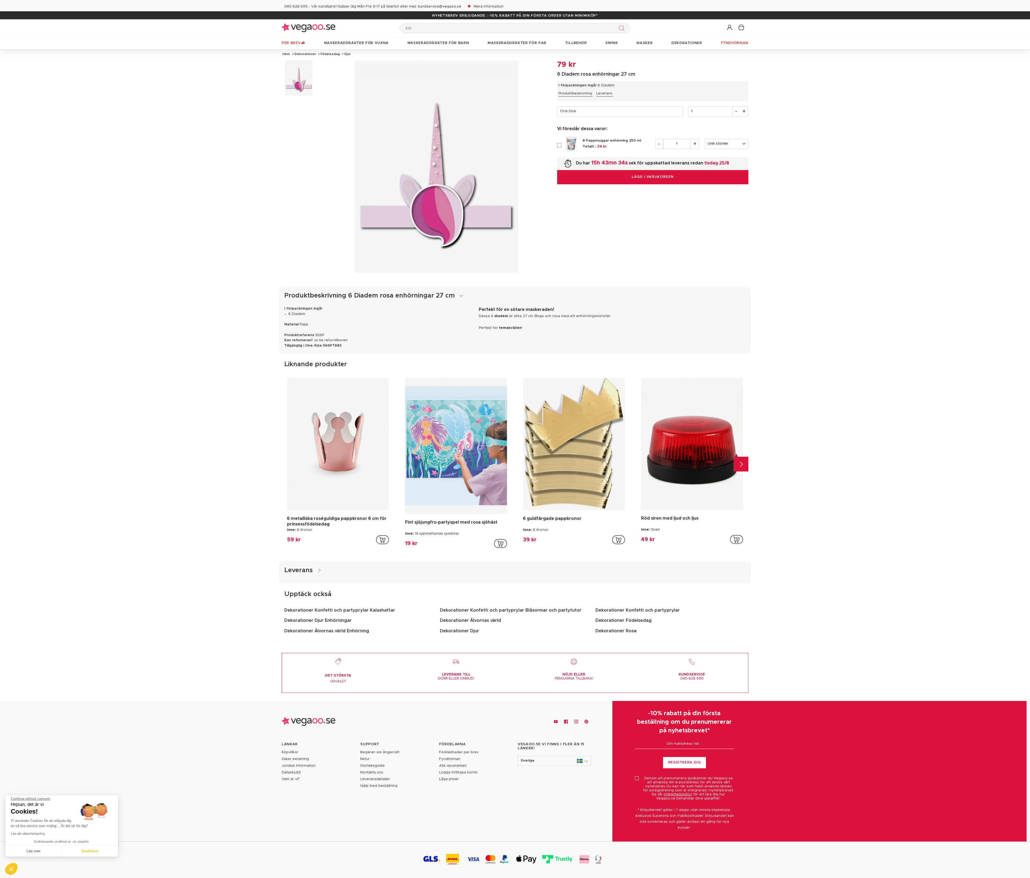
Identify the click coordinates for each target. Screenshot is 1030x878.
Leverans (604, 93)
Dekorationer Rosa (616, 631)
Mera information (488, 6)
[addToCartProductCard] (382, 539)
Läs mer (34, 851)
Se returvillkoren (333, 340)
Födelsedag (330, 54)
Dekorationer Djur (459, 631)
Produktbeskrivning (575, 93)
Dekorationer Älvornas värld (470, 620)
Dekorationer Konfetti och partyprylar (637, 610)
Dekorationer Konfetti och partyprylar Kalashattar (339, 610)
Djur (347, 54)
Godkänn (90, 851)
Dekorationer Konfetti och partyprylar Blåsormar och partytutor (511, 610)
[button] (730, 27)
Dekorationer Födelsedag (623, 620)
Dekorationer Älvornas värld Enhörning (326, 631)
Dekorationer (305, 54)
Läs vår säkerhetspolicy (28, 834)
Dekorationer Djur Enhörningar (318, 620)
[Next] (741, 464)
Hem (286, 54)
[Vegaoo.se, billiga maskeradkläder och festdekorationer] (308, 28)
